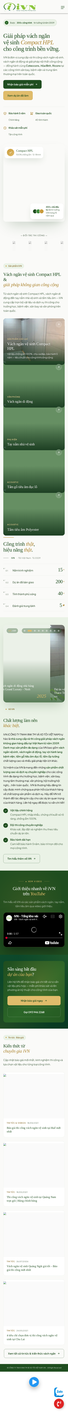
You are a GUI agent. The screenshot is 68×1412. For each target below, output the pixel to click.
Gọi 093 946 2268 (34, 1012)
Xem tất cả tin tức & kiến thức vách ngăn (32, 1353)
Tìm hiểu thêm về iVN (19, 858)
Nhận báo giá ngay (32, 1000)
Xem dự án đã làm (18, 95)
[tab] (24, 631)
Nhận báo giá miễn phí (20, 84)
